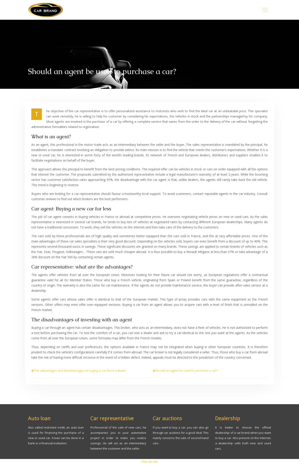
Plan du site (149, 461)
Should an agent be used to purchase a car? (186, 370)
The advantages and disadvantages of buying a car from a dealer (80, 370)
